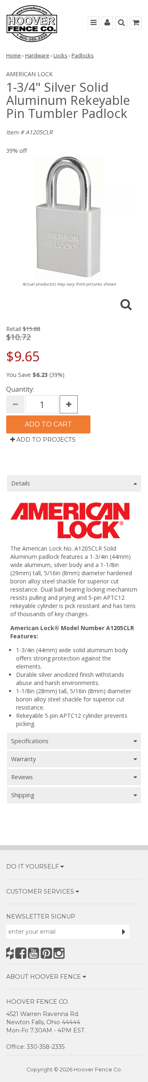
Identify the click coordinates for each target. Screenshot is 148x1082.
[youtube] (33, 953)
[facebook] (20, 953)
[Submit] (124, 932)
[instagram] (59, 953)
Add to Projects (45, 439)
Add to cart (48, 424)
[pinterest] (46, 953)
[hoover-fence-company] (10, 953)
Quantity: (20, 389)
